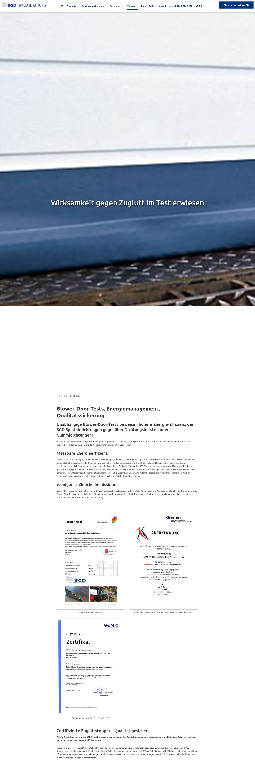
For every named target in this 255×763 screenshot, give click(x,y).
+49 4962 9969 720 (181, 5)
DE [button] (201, 5)
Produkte (72, 5)
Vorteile (131, 5)
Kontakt (162, 5)
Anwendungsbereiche (93, 5)
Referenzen (116, 5)
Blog (143, 5)
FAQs (151, 5)
